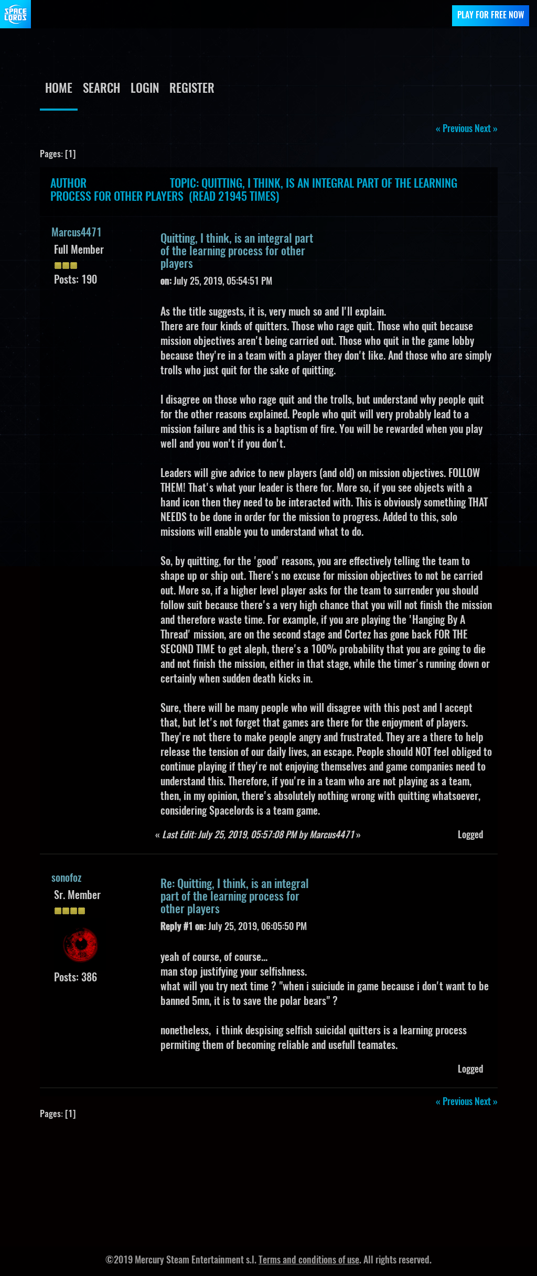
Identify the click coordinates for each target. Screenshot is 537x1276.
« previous (454, 129)
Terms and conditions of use (309, 1261)
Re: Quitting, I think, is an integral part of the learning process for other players (234, 897)
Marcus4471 (76, 233)
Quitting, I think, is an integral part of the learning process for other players (236, 251)
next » (486, 129)
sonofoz (66, 878)
